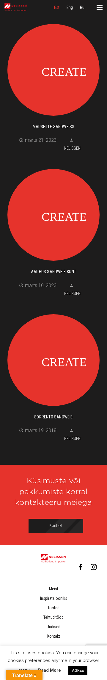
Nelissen (72, 148)
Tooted (53, 607)
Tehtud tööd (53, 617)
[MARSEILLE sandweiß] (53, 69)
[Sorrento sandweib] (53, 359)
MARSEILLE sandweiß (54, 126)
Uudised (53, 626)
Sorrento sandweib (53, 417)
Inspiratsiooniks (53, 598)
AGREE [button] (78, 670)
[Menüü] (99, 7)
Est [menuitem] (56, 7)
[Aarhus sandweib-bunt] (53, 214)
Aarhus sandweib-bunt (53, 271)
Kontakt (53, 636)
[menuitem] (56, 7)
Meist (53, 588)
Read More (49, 670)
